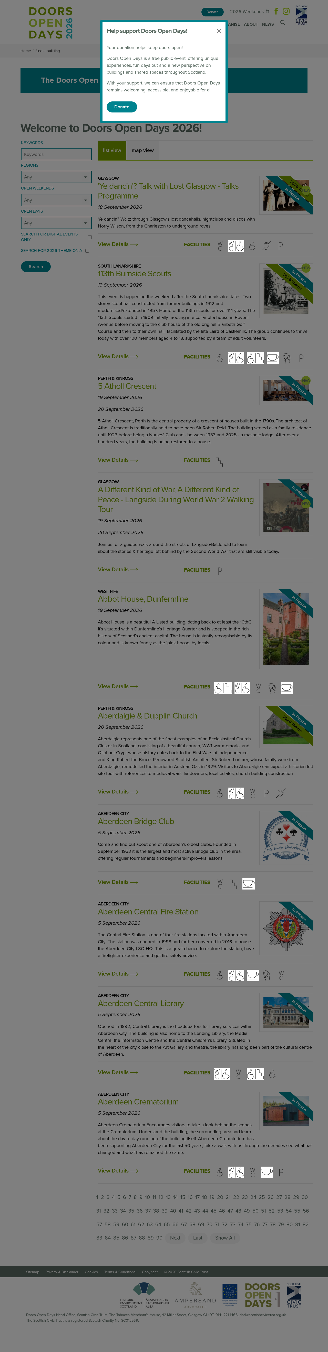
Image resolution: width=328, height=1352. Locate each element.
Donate (121, 107)
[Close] (219, 31)
